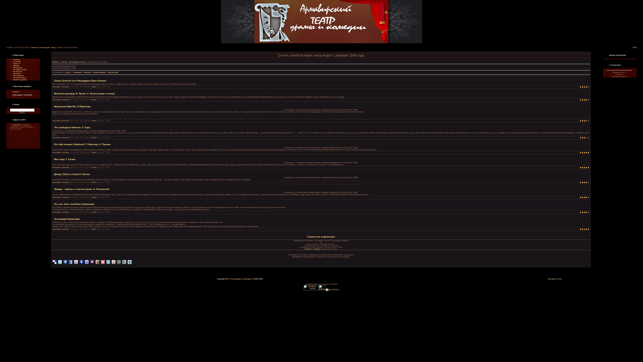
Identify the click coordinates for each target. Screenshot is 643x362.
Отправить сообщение (313, 249)
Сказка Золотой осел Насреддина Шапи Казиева (80, 80)
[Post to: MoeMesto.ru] (108, 262)
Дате (68, 72)
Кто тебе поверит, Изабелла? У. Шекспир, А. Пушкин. (82, 144)
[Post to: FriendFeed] (86, 262)
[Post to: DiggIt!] (65, 262)
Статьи (15, 92)
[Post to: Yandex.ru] (113, 262)
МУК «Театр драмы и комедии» (238, 279)
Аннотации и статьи (77, 62)
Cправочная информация (321, 236)
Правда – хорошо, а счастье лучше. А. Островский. (82, 189)
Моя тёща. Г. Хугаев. (65, 159)
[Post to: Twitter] (60, 262)
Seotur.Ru (16, 125)
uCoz (559, 279)
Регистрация (44, 47)
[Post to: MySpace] (81, 262)
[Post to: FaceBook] (70, 262)
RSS (635, 47)
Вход (53, 47)
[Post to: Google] (76, 262)
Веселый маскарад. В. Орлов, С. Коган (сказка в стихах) (84, 93)
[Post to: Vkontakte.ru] (129, 262)
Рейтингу (87, 72)
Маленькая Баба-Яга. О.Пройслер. (72, 106)
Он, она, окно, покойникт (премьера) (74, 204)
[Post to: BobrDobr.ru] (97, 262)
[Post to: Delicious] (54, 262)
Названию (77, 72)
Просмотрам (112, 72)
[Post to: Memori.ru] (102, 262)
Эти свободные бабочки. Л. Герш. (72, 127)
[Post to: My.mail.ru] (119, 262)
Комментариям (99, 72)
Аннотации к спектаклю (22, 95)
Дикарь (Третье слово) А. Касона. (72, 174)
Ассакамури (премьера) (67, 219)
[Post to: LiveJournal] (124, 262)
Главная (34, 47)
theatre (94, 87)
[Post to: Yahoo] (92, 262)
